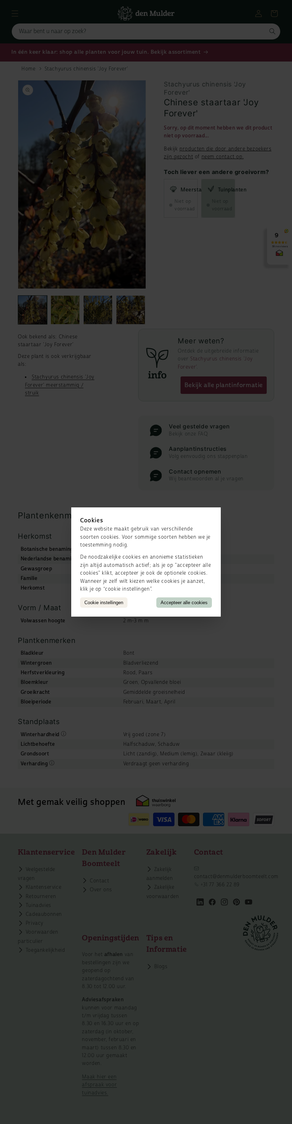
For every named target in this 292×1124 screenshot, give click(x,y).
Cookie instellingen (103, 602)
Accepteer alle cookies (184, 602)
